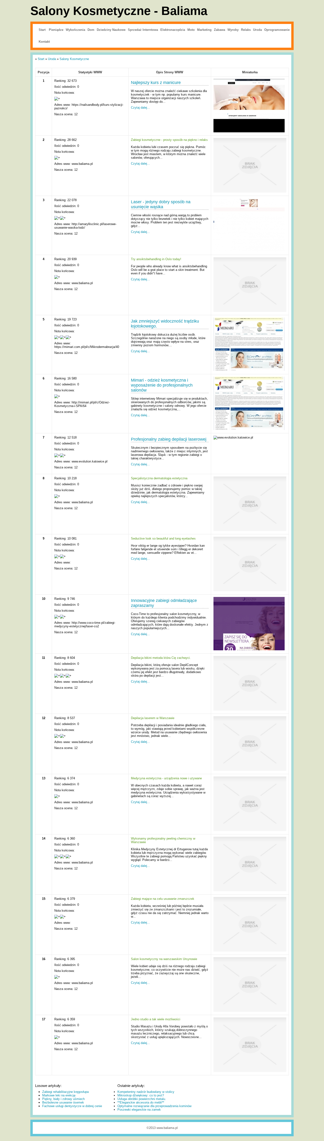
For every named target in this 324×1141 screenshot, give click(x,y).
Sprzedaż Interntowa (143, 30)
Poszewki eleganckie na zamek (139, 1109)
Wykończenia (75, 30)
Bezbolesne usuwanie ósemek (63, 1102)
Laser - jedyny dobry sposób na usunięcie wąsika (160, 204)
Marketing (204, 30)
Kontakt (44, 41)
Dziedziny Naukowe (111, 30)
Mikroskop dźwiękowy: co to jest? (140, 1095)
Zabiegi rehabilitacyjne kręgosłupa (65, 1092)
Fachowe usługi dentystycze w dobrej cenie (72, 1106)
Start (42, 30)
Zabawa (219, 30)
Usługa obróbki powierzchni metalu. (141, 1099)
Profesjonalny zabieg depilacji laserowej (168, 439)
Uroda (257, 30)
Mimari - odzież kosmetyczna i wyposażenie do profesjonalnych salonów (162, 385)
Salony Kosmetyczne (74, 59)
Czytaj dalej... (140, 107)
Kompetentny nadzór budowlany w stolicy (145, 1092)
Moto (191, 30)
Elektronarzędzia (172, 30)
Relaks (246, 30)
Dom (91, 30)
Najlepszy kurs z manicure (156, 82)
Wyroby (233, 30)
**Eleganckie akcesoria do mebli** (140, 1102)
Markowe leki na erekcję (58, 1095)
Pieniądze (56, 30)
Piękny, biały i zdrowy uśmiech (63, 1099)
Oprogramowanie (277, 30)
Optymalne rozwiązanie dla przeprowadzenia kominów (154, 1106)
